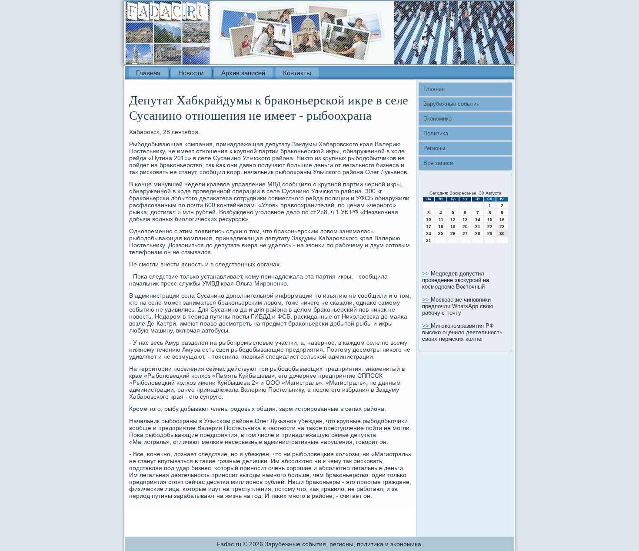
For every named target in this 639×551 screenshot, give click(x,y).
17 (428, 226)
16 (502, 219)
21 (477, 226)
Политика (435, 133)
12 (453, 219)
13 (465, 219)
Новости (190, 73)
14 (477, 219)
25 (440, 233)
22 (490, 226)
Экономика (437, 118)
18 (440, 226)
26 (453, 233)
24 (428, 233)
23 (502, 226)
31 (428, 240)
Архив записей (243, 73)
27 (465, 233)
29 (490, 233)
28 (477, 233)
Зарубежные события (451, 104)
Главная (148, 73)
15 (490, 219)
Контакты (297, 73)
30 (502, 233)
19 (453, 226)
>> (426, 273)
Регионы (434, 148)
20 (465, 226)
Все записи (438, 163)
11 (441, 219)
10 (428, 219)
